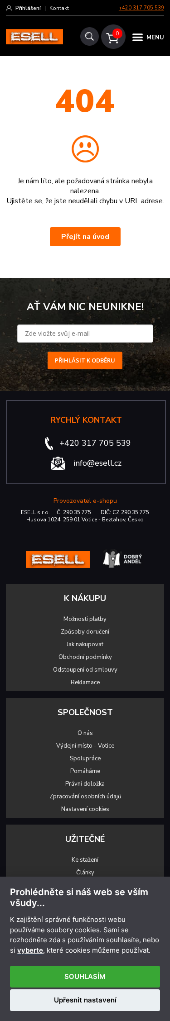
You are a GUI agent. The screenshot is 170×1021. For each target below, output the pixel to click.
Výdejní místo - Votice (85, 746)
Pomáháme (85, 771)
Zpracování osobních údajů (85, 796)
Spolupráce (85, 758)
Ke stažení (85, 860)
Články (85, 872)
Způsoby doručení (85, 632)
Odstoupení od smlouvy (85, 670)
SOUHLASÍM (85, 976)
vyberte (30, 950)
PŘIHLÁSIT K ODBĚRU (85, 360)
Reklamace (85, 682)
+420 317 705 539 (141, 8)
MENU (155, 37)
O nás (85, 733)
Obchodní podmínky (85, 657)
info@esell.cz (97, 463)
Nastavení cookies (85, 809)
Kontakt (59, 8)
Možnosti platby (85, 619)
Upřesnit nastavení (85, 1000)
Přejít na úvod (85, 237)
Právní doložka (85, 784)
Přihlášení (28, 8)
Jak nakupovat (85, 644)
